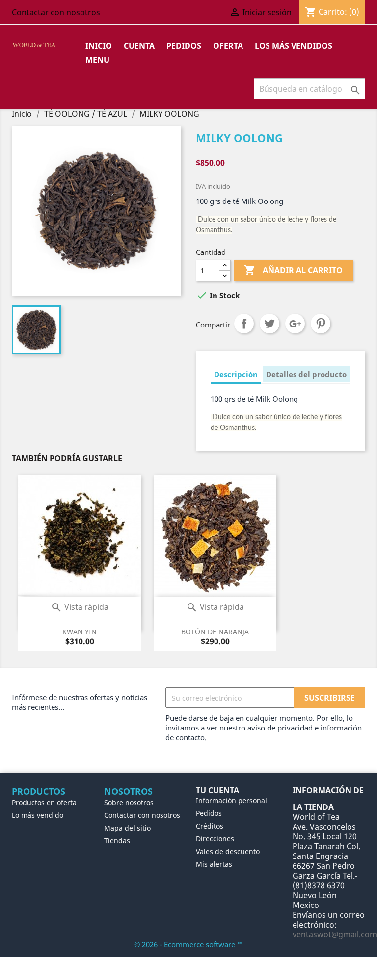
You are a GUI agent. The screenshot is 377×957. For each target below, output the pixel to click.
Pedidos (183, 45)
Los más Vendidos (293, 45)
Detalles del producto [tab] (306, 374)
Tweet (269, 323)
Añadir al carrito (293, 270)
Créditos (209, 826)
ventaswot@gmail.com (335, 934)
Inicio (98, 45)
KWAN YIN (79, 631)
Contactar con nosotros (56, 12)
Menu (97, 59)
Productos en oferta (44, 802)
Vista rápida (79, 607)
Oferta (228, 45)
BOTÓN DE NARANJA (215, 631)
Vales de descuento (228, 851)
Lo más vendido (37, 815)
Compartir (244, 323)
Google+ (295, 323)
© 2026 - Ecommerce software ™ (188, 944)
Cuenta (139, 45)
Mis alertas (214, 864)
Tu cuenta (217, 790)
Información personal (231, 800)
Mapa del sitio (127, 827)
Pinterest (320, 323)
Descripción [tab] (236, 374)
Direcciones (215, 838)
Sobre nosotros (129, 802)
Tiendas (117, 840)
